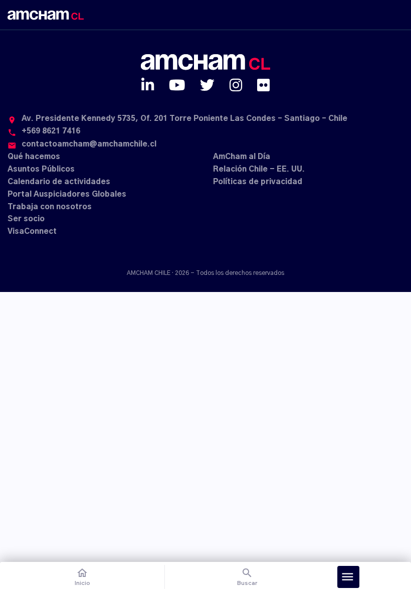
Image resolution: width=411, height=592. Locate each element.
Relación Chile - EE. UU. (259, 169)
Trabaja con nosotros (50, 207)
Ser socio (26, 219)
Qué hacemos (34, 157)
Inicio (82, 576)
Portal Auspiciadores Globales (67, 194)
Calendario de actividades (59, 182)
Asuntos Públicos (41, 169)
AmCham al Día (241, 157)
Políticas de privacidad (257, 182)
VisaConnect (32, 231)
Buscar (247, 576)
